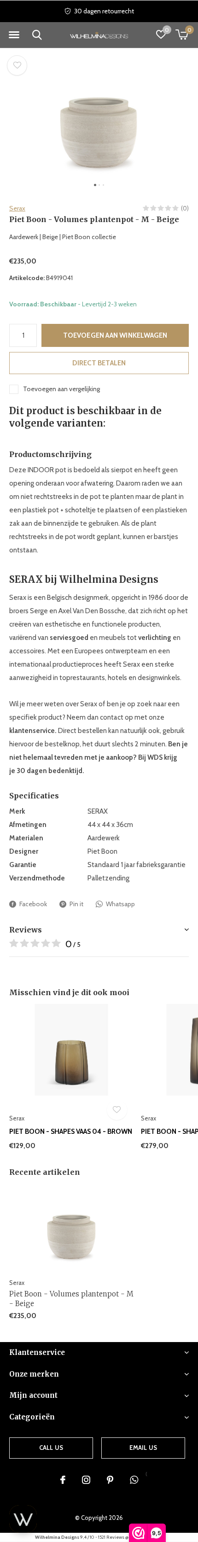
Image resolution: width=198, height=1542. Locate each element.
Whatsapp (120, 904)
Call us (51, 1447)
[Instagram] (86, 1480)
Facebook (33, 904)
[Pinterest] (110, 1480)
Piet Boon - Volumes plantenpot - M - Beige (71, 1299)
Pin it (76, 904)
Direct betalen (99, 363)
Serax (17, 208)
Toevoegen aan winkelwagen (115, 335)
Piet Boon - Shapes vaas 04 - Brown (70, 1131)
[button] (14, 35)
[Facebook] (62, 1480)
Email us (143, 1447)
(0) (185, 208)
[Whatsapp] (134, 1480)
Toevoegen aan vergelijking (61, 389)
